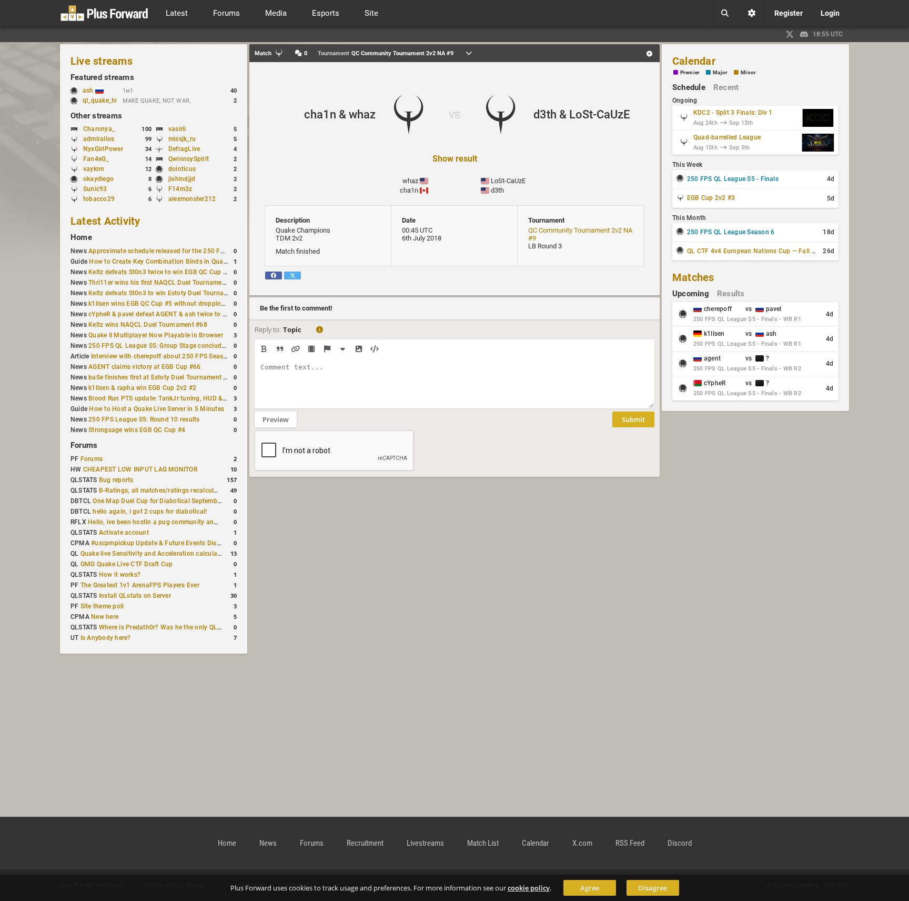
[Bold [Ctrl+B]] (264, 349)
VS (454, 115)
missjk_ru (182, 139)
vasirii (177, 129)
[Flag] (327, 349)
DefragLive (184, 149)
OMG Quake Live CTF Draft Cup (126, 564)
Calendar (693, 61)
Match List (483, 843)
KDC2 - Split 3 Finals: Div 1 (733, 112)
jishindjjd (181, 179)
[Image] (358, 349)
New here (104, 616)
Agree (589, 888)
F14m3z (180, 189)
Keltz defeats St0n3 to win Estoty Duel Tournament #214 (171, 293)
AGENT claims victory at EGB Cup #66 (144, 367)
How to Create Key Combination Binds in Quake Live (166, 261)
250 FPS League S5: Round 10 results (143, 419)
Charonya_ (99, 129)
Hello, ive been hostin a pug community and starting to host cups (184, 522)
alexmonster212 (192, 199)
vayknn (93, 169)
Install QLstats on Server (135, 595)
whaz (410, 181)
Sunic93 (95, 189)
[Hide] (343, 349)
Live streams (101, 61)
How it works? (119, 574)
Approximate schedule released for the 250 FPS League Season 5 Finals (194, 251)
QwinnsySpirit (188, 159)
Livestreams (425, 843)
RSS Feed (629, 843)
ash (89, 90)
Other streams (96, 116)
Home (81, 237)
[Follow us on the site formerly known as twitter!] (789, 34)
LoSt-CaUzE (508, 181)
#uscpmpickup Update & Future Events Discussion (165, 543)
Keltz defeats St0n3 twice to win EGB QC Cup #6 (159, 272)
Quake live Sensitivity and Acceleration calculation (154, 553)
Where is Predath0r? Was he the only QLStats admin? (177, 627)
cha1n (409, 190)
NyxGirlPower (103, 149)
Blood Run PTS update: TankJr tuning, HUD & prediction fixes (178, 398)
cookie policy (529, 888)
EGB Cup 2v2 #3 (711, 198)
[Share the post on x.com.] (292, 275)
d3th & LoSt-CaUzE (581, 114)
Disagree (652, 888)
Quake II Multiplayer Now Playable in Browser (155, 335)
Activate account (124, 532)
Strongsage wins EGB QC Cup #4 (136, 430)
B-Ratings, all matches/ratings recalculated (163, 490)
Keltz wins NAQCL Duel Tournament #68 (147, 324)
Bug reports (116, 480)
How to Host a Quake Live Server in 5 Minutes (156, 409)
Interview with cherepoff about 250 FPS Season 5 (163, 356)
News (268, 843)
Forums (83, 445)
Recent (726, 87)
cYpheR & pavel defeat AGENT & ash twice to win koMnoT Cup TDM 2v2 (194, 314)
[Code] (374, 349)
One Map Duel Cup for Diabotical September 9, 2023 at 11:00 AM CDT (196, 501)
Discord (680, 843)
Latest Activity (105, 221)
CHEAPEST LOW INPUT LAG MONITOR (140, 469)
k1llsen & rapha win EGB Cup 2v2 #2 (142, 388)
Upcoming (690, 293)
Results (731, 293)
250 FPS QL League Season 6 (730, 232)
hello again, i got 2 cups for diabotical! (150, 511)
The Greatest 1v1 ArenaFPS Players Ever (139, 585)
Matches (693, 277)
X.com (582, 843)
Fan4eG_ (96, 159)
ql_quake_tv (100, 100)
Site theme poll (102, 606)
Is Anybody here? (105, 638)
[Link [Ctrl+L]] (295, 349)
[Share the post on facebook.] (273, 275)
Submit (633, 419)
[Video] (311, 349)
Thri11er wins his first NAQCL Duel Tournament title (164, 282)
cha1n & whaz (340, 114)
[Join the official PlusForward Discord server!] (804, 34)
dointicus (182, 169)
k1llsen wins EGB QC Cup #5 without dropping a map (166, 303)
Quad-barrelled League (727, 137)
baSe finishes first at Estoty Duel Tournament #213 (163, 377)
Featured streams (102, 77)
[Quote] (279, 349)
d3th (497, 190)
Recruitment (365, 843)
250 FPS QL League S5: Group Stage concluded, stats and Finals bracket (196, 345)
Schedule (688, 87)
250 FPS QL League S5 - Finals (733, 179)
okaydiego (98, 179)
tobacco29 (99, 199)
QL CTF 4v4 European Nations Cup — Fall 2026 (756, 251)
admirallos (98, 139)
